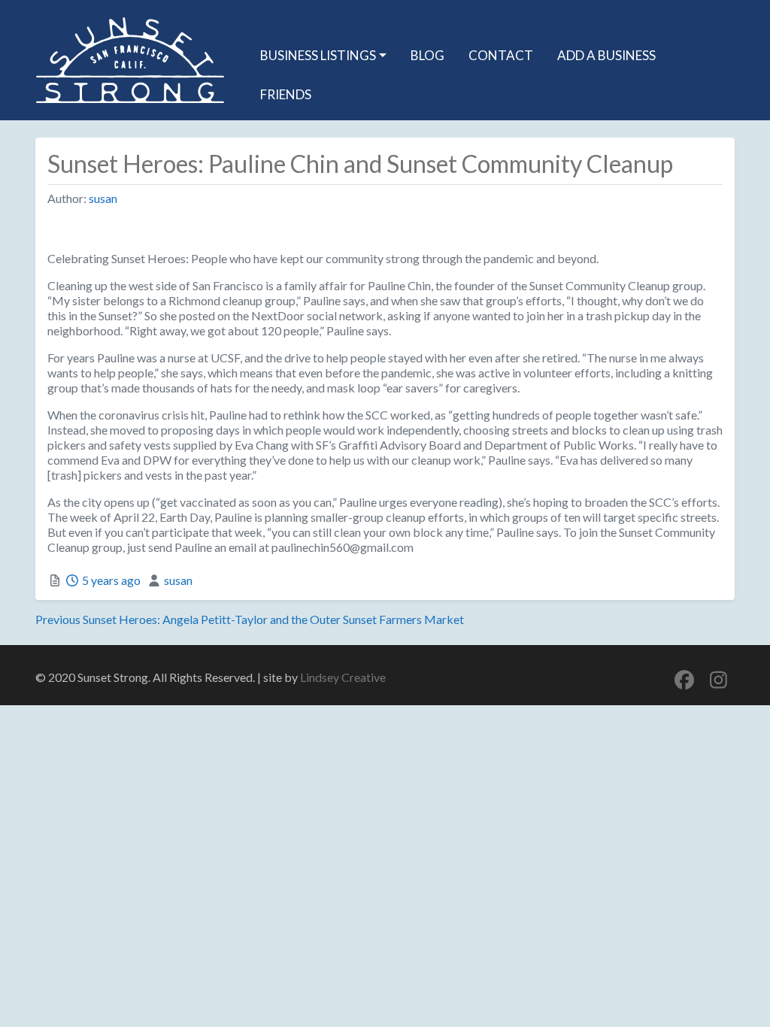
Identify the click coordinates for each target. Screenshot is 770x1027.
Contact (500, 55)
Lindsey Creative (343, 677)
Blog (427, 55)
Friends (285, 94)
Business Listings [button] (318, 55)
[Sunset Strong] (130, 58)
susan (103, 198)
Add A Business (606, 55)
